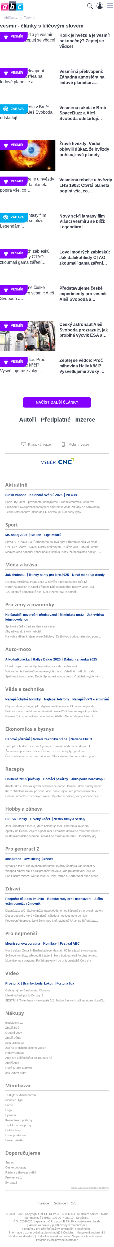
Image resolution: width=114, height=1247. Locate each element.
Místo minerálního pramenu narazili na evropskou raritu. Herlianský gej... (51, 836)
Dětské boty (13, 1130)
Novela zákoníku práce (50, 739)
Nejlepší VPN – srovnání (90, 699)
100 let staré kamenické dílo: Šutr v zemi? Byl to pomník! (41, 591)
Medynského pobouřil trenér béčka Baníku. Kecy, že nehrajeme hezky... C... (54, 551)
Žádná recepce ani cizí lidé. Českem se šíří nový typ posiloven (45, 751)
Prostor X (12, 983)
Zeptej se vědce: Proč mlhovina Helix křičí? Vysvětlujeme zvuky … (81, 366)
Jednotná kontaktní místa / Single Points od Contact (70, 1236)
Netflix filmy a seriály (69, 819)
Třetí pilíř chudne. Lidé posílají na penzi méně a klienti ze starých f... (48, 746)
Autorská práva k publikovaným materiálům (57, 1225)
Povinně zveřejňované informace (57, 1239)
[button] (109, 5)
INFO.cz (71, 495)
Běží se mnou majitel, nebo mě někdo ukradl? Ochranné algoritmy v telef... (53, 711)
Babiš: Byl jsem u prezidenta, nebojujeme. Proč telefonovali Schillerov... (50, 502)
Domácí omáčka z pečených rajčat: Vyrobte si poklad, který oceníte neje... (53, 796)
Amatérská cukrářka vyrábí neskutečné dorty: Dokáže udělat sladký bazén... (55, 786)
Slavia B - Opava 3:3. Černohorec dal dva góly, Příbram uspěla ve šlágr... (52, 541)
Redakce (59, 1203)
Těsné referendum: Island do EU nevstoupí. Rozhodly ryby (43, 512)
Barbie (9, 1105)
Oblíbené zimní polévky (23, 779)
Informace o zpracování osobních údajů (34, 1232)
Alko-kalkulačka (17, 659)
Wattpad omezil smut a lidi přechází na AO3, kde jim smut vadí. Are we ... (52, 870)
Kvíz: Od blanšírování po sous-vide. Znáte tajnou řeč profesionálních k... (52, 791)
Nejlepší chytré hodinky (23, 699)
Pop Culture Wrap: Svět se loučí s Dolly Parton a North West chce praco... (53, 875)
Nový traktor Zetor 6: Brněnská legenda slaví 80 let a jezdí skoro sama (51, 950)
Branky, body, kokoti (38, 983)
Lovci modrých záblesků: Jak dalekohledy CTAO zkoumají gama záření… (84, 257)
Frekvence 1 (13, 1177)
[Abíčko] (12, 10)
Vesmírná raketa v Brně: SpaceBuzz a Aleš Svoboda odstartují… (83, 113)
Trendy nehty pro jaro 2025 (49, 575)
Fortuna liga (65, 983)
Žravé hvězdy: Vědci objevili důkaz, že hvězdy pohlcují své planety (84, 149)
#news (48, 859)
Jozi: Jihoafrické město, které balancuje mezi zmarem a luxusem (47, 826)
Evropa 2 (11, 1182)
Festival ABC (70, 943)
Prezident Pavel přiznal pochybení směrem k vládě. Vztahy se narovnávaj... (54, 507)
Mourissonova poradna (23, 943)
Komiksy (50, 943)
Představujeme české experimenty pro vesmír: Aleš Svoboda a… (83, 294)
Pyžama (10, 1115)
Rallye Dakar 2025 (47, 659)
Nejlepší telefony (57, 699)
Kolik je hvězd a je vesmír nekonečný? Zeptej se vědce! (84, 41)
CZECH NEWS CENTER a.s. (57, 1214)
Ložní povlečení (15, 1135)
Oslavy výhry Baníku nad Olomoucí (28, 990)
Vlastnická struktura (21, 1236)
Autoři (27, 419)
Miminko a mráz (72, 615)
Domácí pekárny (56, 779)
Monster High (14, 1100)
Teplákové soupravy (18, 1125)
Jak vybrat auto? (16, 1072)
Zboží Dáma (13, 1037)
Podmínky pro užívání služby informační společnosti (56, 1228)
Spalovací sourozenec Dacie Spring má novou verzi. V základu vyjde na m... (54, 676)
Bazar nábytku (14, 1140)
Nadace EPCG (81, 739)
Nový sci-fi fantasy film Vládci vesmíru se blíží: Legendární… (82, 221)
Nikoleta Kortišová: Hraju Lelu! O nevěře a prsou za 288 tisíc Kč (46, 581)
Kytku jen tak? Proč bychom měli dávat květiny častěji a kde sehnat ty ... (51, 865)
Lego (8, 1110)
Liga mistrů (52, 535)
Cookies (68, 1232)
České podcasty (16, 1167)
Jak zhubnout (15, 575)
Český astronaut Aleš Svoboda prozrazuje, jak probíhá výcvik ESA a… (83, 330)
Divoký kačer (40, 819)
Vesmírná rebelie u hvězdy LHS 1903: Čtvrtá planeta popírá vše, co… (85, 185)
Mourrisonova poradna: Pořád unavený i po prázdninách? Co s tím (48, 960)
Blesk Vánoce (16, 495)
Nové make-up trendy (88, 575)
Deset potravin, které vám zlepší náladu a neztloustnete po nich (46, 915)
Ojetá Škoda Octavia (18, 1067)
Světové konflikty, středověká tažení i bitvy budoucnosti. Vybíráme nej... (51, 955)
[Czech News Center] (66, 461)
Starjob (9, 1162)
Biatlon (36, 535)
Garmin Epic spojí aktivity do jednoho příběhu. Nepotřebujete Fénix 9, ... (51, 716)
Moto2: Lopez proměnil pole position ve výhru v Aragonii (41, 666)
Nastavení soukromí (90, 1232)
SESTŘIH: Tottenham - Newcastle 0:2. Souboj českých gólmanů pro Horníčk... (55, 1000)
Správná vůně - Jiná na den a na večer (30, 626)
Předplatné (56, 419)
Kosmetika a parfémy (19, 1120)
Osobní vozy (13, 1032)
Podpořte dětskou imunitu (25, 899)
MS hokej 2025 (16, 535)
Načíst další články (57, 402)
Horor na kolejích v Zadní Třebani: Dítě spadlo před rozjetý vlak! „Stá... (50, 586)
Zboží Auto (12, 1062)
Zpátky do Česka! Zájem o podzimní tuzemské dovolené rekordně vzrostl (52, 831)
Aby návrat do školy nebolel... (24, 631)
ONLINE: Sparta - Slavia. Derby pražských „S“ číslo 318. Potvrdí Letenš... (53, 546)
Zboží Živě (12, 1027)
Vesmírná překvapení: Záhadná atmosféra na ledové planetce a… (81, 77)
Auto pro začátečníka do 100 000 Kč (28, 1057)
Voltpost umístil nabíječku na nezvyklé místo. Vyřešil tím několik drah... (50, 671)
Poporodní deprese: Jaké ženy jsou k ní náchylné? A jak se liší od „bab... (52, 920)
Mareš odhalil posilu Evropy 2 (24, 995)
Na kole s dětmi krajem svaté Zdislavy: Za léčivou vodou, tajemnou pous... (53, 636)
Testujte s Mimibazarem (20, 1095)
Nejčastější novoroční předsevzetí (31, 615)
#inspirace (13, 859)
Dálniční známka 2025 (80, 659)
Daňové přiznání (17, 739)
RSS (73, 1203)
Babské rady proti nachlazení (69, 899)
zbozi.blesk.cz (14, 1042)
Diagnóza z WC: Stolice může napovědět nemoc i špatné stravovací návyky (54, 910)
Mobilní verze (78, 444)
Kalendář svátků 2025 (46, 495)
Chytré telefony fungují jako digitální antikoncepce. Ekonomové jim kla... (51, 706)
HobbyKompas (14, 1052)
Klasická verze (39, 444)
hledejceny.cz (14, 1022)
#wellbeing (32, 859)
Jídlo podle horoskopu (87, 779)
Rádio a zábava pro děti (20, 1172)
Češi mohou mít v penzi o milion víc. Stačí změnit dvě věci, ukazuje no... (51, 756)
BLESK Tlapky (16, 819)
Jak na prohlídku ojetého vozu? (25, 1047)
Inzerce (85, 419)
